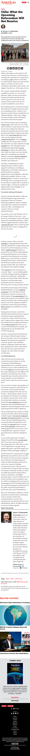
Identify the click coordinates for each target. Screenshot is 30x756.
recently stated (22, 440)
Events (15, 731)
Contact (15, 719)
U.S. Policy (15, 727)
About (15, 716)
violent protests (10, 324)
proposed (13, 424)
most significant (14, 402)
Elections (15, 724)
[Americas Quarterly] (8, 2)
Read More (15, 697)
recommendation (18, 296)
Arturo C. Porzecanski (10, 31)
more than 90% (14, 135)
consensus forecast (7, 225)
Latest (15, 726)
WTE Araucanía (10, 426)
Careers (15, 721)
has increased (16, 418)
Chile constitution (16, 579)
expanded (4, 243)
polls (11, 79)
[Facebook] (8, 68)
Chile (3, 9)
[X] (10, 68)
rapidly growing (11, 250)
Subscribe (10, 706)
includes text (5, 178)
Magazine (15, 723)
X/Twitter (24, 568)
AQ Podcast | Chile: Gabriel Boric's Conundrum (15, 602)
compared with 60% (7, 139)
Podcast (15, 711)
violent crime (5, 124)
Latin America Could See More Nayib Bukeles (14, 653)
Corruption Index (15, 729)
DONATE (24, 2)
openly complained (20, 156)
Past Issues (15, 700)
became (7, 270)
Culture (15, 734)
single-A (10, 369)
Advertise (15, 718)
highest (24, 139)
